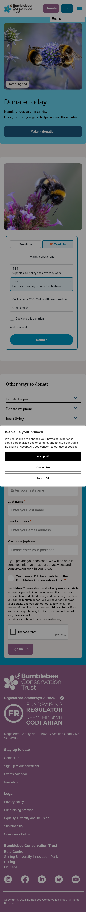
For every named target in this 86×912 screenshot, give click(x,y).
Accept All (43, 456)
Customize (43, 467)
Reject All (43, 478)
